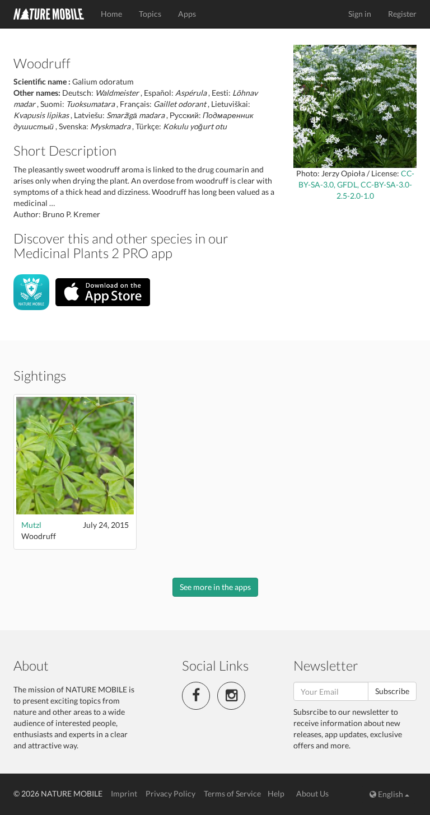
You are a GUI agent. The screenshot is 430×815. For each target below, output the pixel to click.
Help (276, 793)
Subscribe (392, 691)
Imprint (124, 793)
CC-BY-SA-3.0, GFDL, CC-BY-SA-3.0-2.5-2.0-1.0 (356, 184)
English (390, 794)
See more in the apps (215, 587)
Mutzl (31, 525)
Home (111, 13)
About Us (312, 793)
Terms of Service (232, 793)
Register (402, 13)
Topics (150, 13)
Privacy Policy (170, 793)
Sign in (359, 13)
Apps (187, 13)
